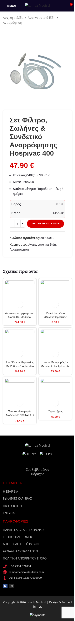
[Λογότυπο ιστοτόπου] (37, 5)
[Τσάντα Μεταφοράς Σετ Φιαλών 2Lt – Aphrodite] (55, 344)
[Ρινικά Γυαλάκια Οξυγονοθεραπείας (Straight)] (55, 295)
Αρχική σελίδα (13, 18)
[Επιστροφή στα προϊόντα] (10, 31)
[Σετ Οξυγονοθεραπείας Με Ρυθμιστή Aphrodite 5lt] (19, 344)
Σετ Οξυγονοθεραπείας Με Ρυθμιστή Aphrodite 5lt (20, 366)
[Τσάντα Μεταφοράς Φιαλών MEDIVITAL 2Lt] (19, 393)
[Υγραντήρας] (55, 393)
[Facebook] (5, 586)
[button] (19, 304)
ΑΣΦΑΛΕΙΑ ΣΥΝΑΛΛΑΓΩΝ (20, 551)
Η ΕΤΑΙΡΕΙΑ (10, 491)
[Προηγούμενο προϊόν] (5, 31)
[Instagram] (11, 586)
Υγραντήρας (55, 411)
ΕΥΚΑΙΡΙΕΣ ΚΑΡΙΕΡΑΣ (17, 498)
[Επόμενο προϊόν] (14, 31)
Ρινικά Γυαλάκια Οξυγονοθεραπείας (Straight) (55, 317)
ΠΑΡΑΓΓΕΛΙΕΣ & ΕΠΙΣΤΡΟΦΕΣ (23, 530)
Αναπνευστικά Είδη (41, 18)
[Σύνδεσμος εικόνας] (37, 445)
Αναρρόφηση (12, 23)
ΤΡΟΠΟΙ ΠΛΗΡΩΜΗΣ (18, 537)
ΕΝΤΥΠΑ (9, 513)
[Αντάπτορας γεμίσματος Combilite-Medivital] (19, 295)
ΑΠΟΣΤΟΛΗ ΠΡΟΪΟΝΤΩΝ (21, 544)
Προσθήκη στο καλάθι (45, 223)
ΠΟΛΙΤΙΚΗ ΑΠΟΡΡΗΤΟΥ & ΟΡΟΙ (25, 558)
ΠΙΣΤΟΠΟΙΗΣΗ (13, 506)
